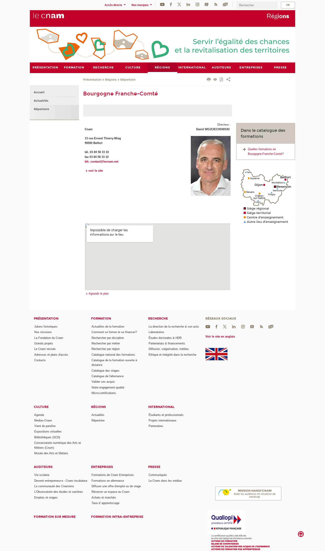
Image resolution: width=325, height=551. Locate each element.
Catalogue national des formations (113, 354)
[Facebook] (171, 4)
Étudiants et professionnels (166, 415)
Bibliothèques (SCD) (47, 437)
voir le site (95, 170)
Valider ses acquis (103, 381)
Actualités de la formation (108, 326)
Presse (154, 467)
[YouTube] (162, 4)
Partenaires (156, 426)
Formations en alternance (108, 480)
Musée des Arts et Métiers (51, 453)
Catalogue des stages (105, 370)
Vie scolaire (41, 475)
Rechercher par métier (106, 343)
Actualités (41, 101)
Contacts (40, 360)
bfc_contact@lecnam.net (101, 161)
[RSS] (216, 4)
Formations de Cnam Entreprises (113, 475)
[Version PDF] (222, 80)
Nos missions (43, 332)
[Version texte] (215, 80)
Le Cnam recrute (44, 349)
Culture (41, 407)
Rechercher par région (106, 349)
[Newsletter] (225, 4)
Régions (111, 79)
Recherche (158, 318)
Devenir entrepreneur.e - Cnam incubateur (60, 480)
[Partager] (228, 80)
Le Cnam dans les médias (165, 480)
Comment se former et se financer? (114, 332)
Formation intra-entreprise (117, 517)
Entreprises (102, 467)
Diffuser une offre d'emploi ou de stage (116, 486)
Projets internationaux (162, 420)
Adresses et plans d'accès (51, 354)
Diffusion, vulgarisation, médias (169, 349)
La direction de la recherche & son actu (174, 326)
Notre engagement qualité (108, 387)
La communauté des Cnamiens (54, 486)
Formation (101, 318)
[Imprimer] (209, 80)
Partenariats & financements (167, 343)
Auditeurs (43, 467)
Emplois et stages (45, 497)
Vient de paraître (44, 426)
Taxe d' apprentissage (105, 503)
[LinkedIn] (188, 4)
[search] (256, 5)
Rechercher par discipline (108, 338)
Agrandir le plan (99, 293)
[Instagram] (197, 4)
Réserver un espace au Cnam (111, 491)
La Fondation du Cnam (48, 338)
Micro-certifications (104, 393)
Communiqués (158, 475)
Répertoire (128, 79)
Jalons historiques (45, 326)
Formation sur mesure (55, 517)
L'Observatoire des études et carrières (58, 491)
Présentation (92, 79)
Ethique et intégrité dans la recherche (172, 354)
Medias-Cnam (43, 420)
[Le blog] (206, 4)
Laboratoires (156, 332)
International (161, 407)
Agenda (39, 415)
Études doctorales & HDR (165, 338)
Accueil (39, 92)
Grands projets (43, 343)
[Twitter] (179, 4)
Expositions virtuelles (48, 431)
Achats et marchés (104, 497)
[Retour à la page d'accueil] (56, 18)
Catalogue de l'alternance (108, 376)
